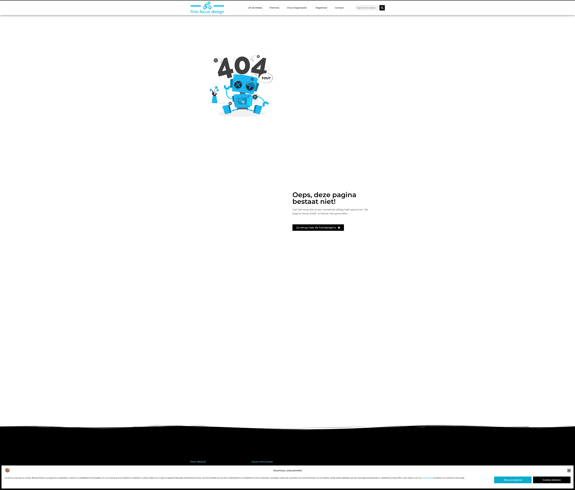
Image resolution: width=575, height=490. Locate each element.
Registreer (321, 7)
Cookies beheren (552, 479)
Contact (339, 7)
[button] (569, 470)
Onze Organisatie (297, 7)
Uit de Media (255, 7)
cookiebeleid (427, 478)
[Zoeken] (382, 7)
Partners (274, 7)
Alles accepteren (513, 479)
